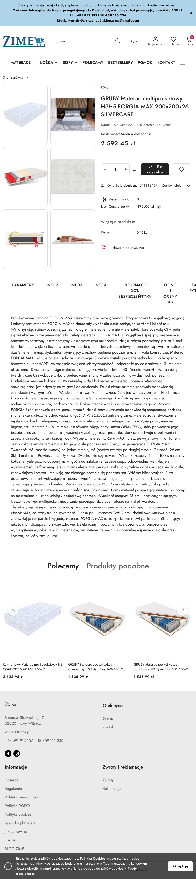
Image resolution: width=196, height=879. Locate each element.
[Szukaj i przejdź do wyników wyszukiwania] (117, 41)
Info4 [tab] (100, 285)
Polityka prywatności (21, 797)
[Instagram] (16, 753)
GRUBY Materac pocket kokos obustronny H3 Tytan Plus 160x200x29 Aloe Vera (96, 667)
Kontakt (109, 727)
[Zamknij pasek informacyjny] (191, 13)
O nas (108, 718)
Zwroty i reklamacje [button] (123, 767)
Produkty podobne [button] (118, 565)
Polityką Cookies (92, 858)
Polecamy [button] (63, 565)
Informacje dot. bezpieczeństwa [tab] (135, 290)
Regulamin (13, 788)
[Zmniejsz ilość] (104, 169)
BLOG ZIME (14, 849)
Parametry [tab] (23, 285)
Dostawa (12, 780)
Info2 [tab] (52, 285)
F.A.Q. (10, 840)
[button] (182, 63)
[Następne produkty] (182, 610)
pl (132, 41)
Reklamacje (112, 788)
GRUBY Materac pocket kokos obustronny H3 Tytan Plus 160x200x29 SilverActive (162, 667)
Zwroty (108, 780)
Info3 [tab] (76, 285)
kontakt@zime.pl (17, 732)
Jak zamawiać (16, 831)
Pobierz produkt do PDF (127, 247)
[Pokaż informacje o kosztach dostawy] (158, 206)
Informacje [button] (16, 767)
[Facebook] (8, 753)
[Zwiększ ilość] (125, 169)
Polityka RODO (17, 806)
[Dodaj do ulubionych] (181, 169)
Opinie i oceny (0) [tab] (170, 293)
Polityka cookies (18, 814)
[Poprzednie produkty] (13, 610)
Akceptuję (180, 866)
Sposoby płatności (20, 823)
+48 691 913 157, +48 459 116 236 (34, 740)
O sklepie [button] (113, 705)
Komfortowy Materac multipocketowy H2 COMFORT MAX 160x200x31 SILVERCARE (32, 667)
